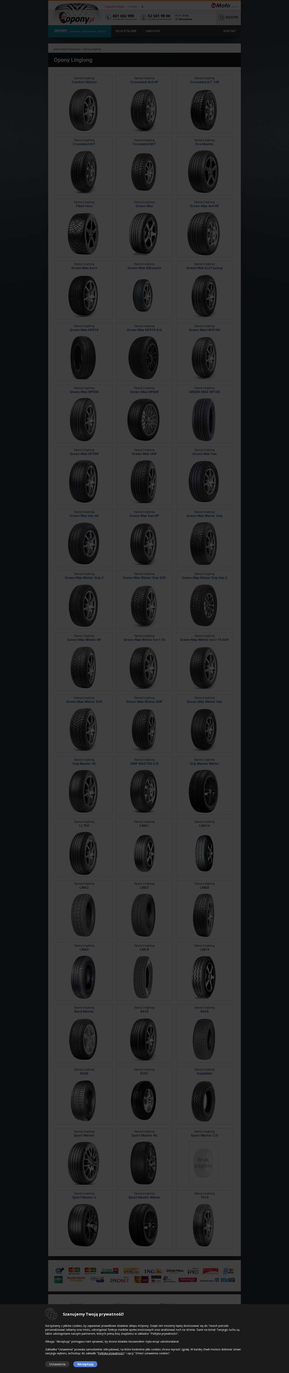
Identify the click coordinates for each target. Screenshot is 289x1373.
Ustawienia (57, 1364)
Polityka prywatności (111, 1353)
